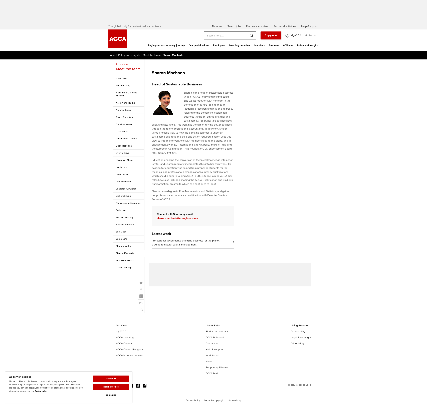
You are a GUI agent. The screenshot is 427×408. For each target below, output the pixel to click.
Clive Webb (121, 131)
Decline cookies (111, 387)
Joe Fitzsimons (123, 181)
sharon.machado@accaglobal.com (177, 218)
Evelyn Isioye (122, 153)
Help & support (214, 349)
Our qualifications (199, 45)
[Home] (117, 47)
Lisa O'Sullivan (123, 196)
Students (274, 45)
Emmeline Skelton (125, 260)
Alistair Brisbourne (125, 102)
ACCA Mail (212, 373)
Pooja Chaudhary (124, 217)
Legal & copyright (301, 337)
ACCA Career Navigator (129, 349)
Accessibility (298, 331)
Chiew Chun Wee (125, 117)
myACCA (121, 331)
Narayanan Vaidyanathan (128, 203)
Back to (128, 67)
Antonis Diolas (123, 110)
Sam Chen (121, 231)
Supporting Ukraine (217, 367)
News (209, 361)
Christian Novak (124, 124)
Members (259, 45)
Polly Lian (121, 210)
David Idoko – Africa (126, 138)
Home (111, 55)
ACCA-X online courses (129, 355)
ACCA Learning (125, 337)
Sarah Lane (121, 238)
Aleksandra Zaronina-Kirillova (127, 94)
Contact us (212, 343)
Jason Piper (122, 174)
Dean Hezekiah (124, 145)
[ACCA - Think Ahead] (299, 385)
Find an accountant (217, 331)
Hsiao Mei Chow (124, 160)
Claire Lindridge (124, 267)
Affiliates (288, 45)
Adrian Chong (123, 85)
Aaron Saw (121, 78)
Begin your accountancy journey (166, 45)
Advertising (297, 343)
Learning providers (239, 45)
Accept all (111, 378)
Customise (111, 395)
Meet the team (151, 55)
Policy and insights (308, 45)
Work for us (212, 355)
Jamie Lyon (121, 167)
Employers (219, 45)
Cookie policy (41, 391)
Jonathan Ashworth (126, 188)
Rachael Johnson (125, 224)
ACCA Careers (124, 343)
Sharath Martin (123, 246)
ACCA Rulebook (215, 337)
